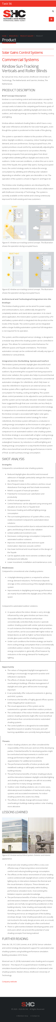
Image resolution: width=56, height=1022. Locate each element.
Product (39, 36)
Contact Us (35, 1016)
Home (4, 36)
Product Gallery (26, 36)
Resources (13, 36)
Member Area (23, 1016)
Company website (9, 981)
